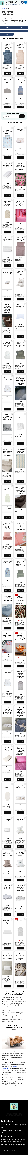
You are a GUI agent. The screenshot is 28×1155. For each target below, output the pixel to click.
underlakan (7, 30)
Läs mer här (7, 73)
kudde (7, 27)
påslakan (21, 30)
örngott (7, 34)
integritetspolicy (14, 1150)
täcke (21, 27)
